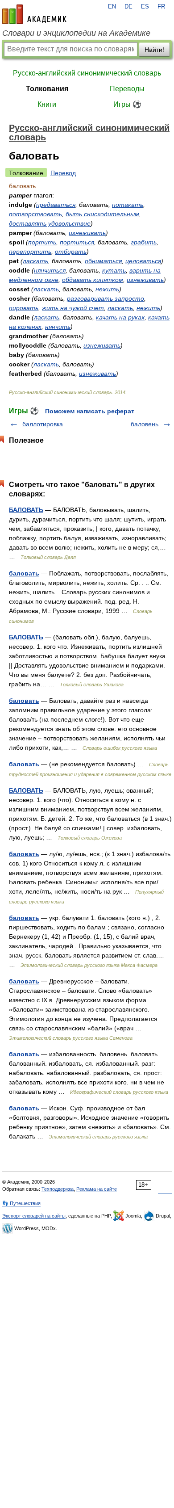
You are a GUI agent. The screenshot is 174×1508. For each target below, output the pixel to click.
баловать (24, 573)
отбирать (71, 251)
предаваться (55, 204)
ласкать (35, 261)
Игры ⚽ (127, 104)
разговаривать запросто (105, 298)
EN (112, 7)
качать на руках (120, 317)
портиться (77, 242)
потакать (127, 204)
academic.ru (34, 14)
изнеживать (87, 232)
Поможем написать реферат (89, 411)
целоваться (143, 261)
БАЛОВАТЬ (26, 509)
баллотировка (42, 424)
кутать (114, 270)
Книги (46, 104)
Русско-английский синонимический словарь (87, 73)
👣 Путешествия (21, 1203)
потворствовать (35, 214)
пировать (23, 307)
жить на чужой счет (73, 307)
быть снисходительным (102, 214)
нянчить (57, 326)
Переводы (127, 88)
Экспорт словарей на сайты (34, 1215)
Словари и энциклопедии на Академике (76, 33)
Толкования (47, 88)
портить (42, 242)
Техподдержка (57, 1189)
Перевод (63, 172)
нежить (107, 289)
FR (161, 7)
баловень (144, 424)
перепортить (30, 251)
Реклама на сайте (96, 1189)
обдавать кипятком (92, 279)
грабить (144, 242)
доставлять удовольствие (50, 223)
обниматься (103, 261)
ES (145, 7)
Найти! (154, 49)
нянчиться (50, 270)
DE (128, 7)
